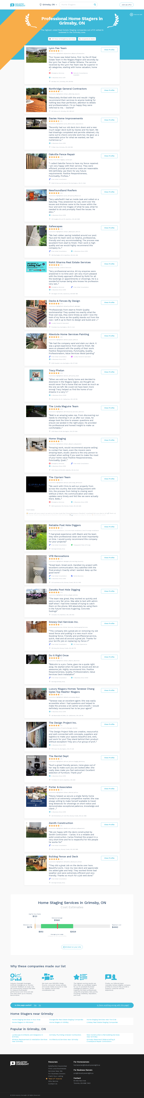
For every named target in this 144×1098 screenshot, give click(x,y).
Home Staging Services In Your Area (26, 1020)
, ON (42, 1029)
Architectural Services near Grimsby (63, 1039)
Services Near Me (55, 1071)
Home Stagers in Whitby (59, 1022)
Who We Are (53, 1081)
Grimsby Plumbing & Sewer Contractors (65, 1035)
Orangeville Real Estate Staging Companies (66, 1020)
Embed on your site (73, 947)
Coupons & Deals (88, 39)
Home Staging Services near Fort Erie (101, 1020)
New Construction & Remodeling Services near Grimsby (103, 1036)
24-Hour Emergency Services (63, 39)
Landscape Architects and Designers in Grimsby (27, 1036)
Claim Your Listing (55, 1076)
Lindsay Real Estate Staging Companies (102, 1022)
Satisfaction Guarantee (57, 1066)
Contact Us (52, 1084)
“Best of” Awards (55, 1079)
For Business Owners (56, 1074)
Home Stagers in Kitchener (22, 1022)
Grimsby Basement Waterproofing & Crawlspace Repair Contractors (101, 1040)
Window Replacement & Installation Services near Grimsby (29, 1040)
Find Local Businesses (57, 1069)
